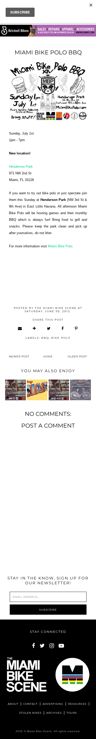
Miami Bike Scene (39, 731)
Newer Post (19, 356)
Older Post (77, 356)
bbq (45, 338)
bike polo (60, 338)
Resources (77, 704)
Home (48, 356)
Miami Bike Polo (60, 246)
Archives (54, 712)
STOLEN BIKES (30, 712)
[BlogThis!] (34, 328)
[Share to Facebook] (63, 328)
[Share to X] (49, 328)
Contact (30, 704)
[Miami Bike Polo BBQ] (15, 390)
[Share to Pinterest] (76, 328)
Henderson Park (21, 166)
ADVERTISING (52, 704)
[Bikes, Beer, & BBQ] (80, 390)
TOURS (72, 712)
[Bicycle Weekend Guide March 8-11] (37, 390)
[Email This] (20, 328)
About (13, 704)
